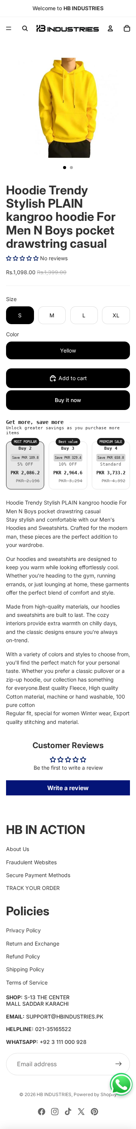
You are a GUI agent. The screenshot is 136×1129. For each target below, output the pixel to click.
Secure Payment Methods (38, 875)
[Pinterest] (94, 1111)
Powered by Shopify (95, 1094)
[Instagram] (54, 1111)
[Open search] (25, 28)
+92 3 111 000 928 (63, 1042)
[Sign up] (119, 1064)
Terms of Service (27, 982)
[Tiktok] (68, 1111)
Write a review (68, 788)
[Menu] (8, 28)
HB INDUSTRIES (54, 1094)
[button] (22, 258)
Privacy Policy (23, 930)
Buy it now (68, 400)
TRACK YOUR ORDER (33, 888)
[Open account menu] (110, 28)
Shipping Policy (25, 969)
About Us (17, 849)
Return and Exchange (32, 943)
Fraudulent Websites (31, 862)
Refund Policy (23, 956)
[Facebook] (41, 1111)
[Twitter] (81, 1111)
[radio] (25, 465)
